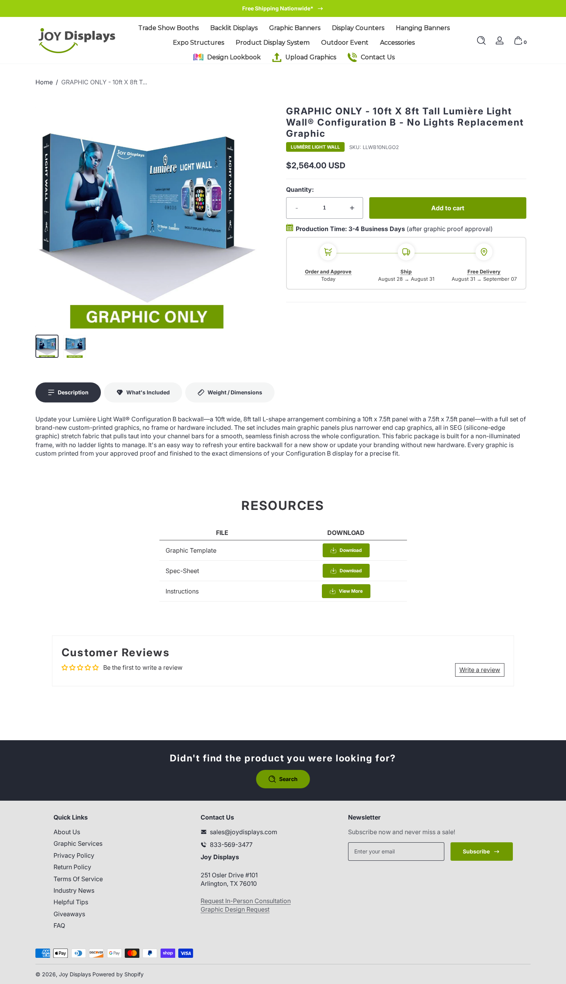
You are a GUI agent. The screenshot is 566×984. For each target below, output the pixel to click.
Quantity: (300, 189)
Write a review (479, 670)
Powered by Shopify (118, 974)
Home (44, 82)
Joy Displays (75, 974)
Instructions (182, 591)
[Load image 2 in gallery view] (74, 346)
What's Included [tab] (148, 392)
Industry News (74, 890)
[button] (481, 40)
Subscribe (476, 851)
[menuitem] (109, 832)
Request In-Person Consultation (246, 901)
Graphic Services (78, 843)
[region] (283, 8)
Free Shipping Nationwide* (277, 8)
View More (351, 591)
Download (351, 550)
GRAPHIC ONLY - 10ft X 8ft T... (104, 82)
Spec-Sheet (182, 571)
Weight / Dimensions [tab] (235, 392)
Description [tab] (73, 392)
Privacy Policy (74, 855)
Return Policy (72, 867)
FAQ (59, 925)
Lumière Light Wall (315, 147)
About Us (67, 832)
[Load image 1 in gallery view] (47, 346)
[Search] (481, 40)
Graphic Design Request (235, 909)
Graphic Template (191, 550)
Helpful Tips (71, 902)
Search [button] (288, 779)
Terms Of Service (78, 879)
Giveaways (69, 914)
